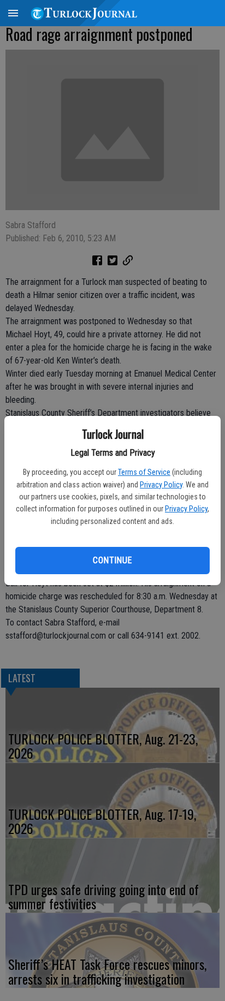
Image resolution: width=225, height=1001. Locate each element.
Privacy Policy (161, 484)
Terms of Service (144, 472)
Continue (112, 560)
